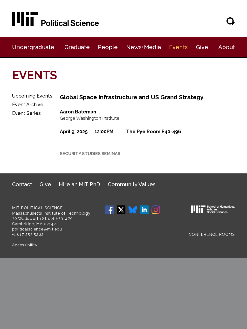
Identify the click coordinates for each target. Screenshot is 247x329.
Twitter (121, 209)
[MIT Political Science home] (55, 19)
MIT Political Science (37, 208)
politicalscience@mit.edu (37, 229)
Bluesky (132, 209)
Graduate (77, 47)
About (226, 47)
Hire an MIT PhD (79, 184)
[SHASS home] (213, 210)
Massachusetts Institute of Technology (51, 213)
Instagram (155, 209)
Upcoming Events (32, 96)
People (108, 47)
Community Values (132, 184)
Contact (22, 184)
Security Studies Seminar (90, 153)
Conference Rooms (212, 234)
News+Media (143, 47)
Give (202, 47)
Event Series (26, 113)
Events (178, 47)
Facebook (109, 209)
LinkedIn (144, 209)
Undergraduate (33, 47)
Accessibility (24, 245)
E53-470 (64, 218)
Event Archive (27, 104)
